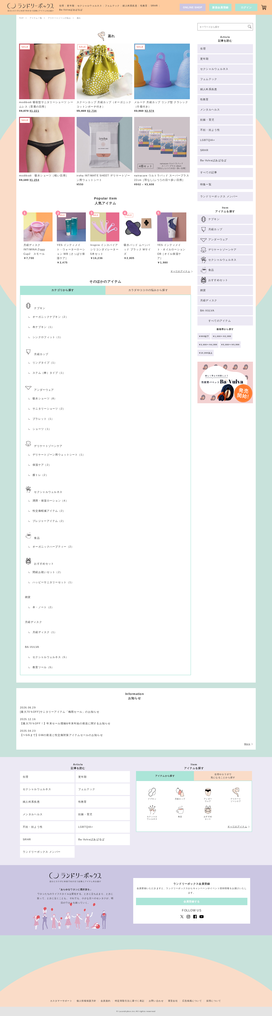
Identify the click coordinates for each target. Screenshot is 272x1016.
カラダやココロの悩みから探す (148, 290)
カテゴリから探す (62, 290)
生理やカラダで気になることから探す (223, 776)
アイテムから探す (165, 776)
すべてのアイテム (180, 271)
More (247, 744)
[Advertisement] (225, 469)
